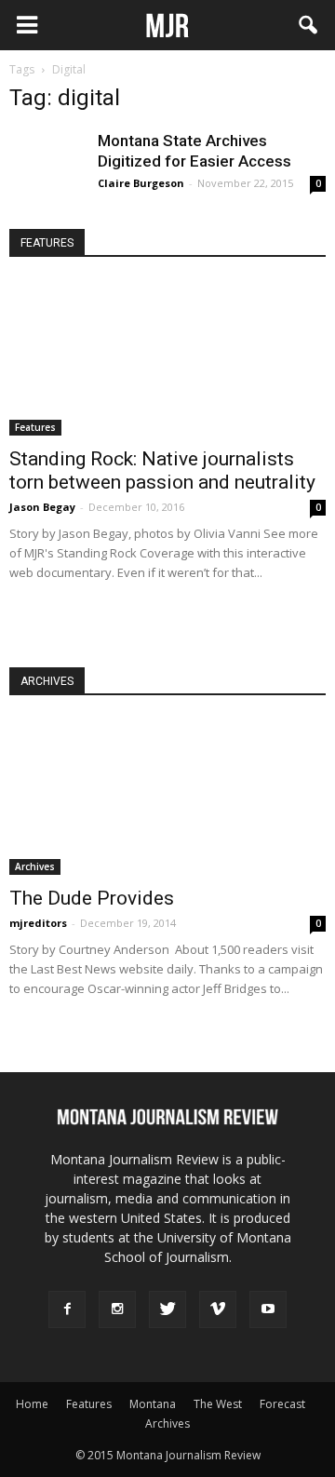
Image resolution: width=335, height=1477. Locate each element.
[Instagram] (117, 1309)
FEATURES (47, 242)
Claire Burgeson (141, 183)
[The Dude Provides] (167, 796)
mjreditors (38, 923)
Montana (152, 1404)
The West (218, 1404)
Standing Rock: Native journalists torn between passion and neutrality (162, 470)
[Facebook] (67, 1309)
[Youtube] (268, 1309)
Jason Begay (42, 507)
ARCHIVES (47, 681)
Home (32, 1404)
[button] (309, 25)
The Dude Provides (91, 898)
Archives (35, 866)
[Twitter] (167, 1309)
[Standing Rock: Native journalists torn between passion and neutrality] (167, 358)
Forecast (282, 1404)
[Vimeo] (217, 1309)
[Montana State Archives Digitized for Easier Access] (46, 167)
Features (35, 427)
